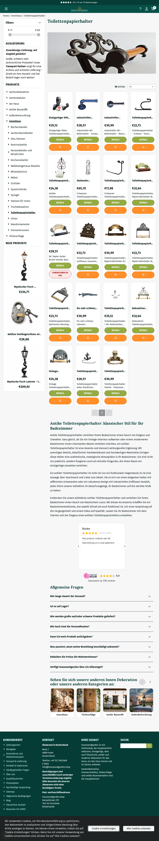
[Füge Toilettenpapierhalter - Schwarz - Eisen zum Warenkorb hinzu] (143, 147)
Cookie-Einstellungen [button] (104, 828)
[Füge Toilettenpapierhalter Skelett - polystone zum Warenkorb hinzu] (115, 401)
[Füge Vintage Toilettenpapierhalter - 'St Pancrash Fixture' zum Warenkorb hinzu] (60, 401)
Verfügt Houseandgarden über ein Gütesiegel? (76, 666)
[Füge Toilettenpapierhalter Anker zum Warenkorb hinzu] (88, 401)
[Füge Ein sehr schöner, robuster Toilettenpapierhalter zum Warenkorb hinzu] (88, 338)
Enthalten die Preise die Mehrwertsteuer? (74, 656)
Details (60, 139)
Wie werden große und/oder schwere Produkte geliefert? (82, 616)
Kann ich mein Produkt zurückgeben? (71, 636)
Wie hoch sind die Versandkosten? (69, 626)
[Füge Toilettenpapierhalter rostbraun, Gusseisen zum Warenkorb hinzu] (88, 274)
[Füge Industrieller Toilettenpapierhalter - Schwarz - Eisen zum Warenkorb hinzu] (88, 147)
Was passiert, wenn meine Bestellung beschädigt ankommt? (84, 646)
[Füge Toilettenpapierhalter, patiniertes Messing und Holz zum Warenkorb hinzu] (143, 274)
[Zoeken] (149, 745)
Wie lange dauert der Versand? (67, 596)
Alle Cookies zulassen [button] (139, 828)
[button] (6, 8)
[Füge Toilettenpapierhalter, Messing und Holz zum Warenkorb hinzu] (143, 210)
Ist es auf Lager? (59, 606)
